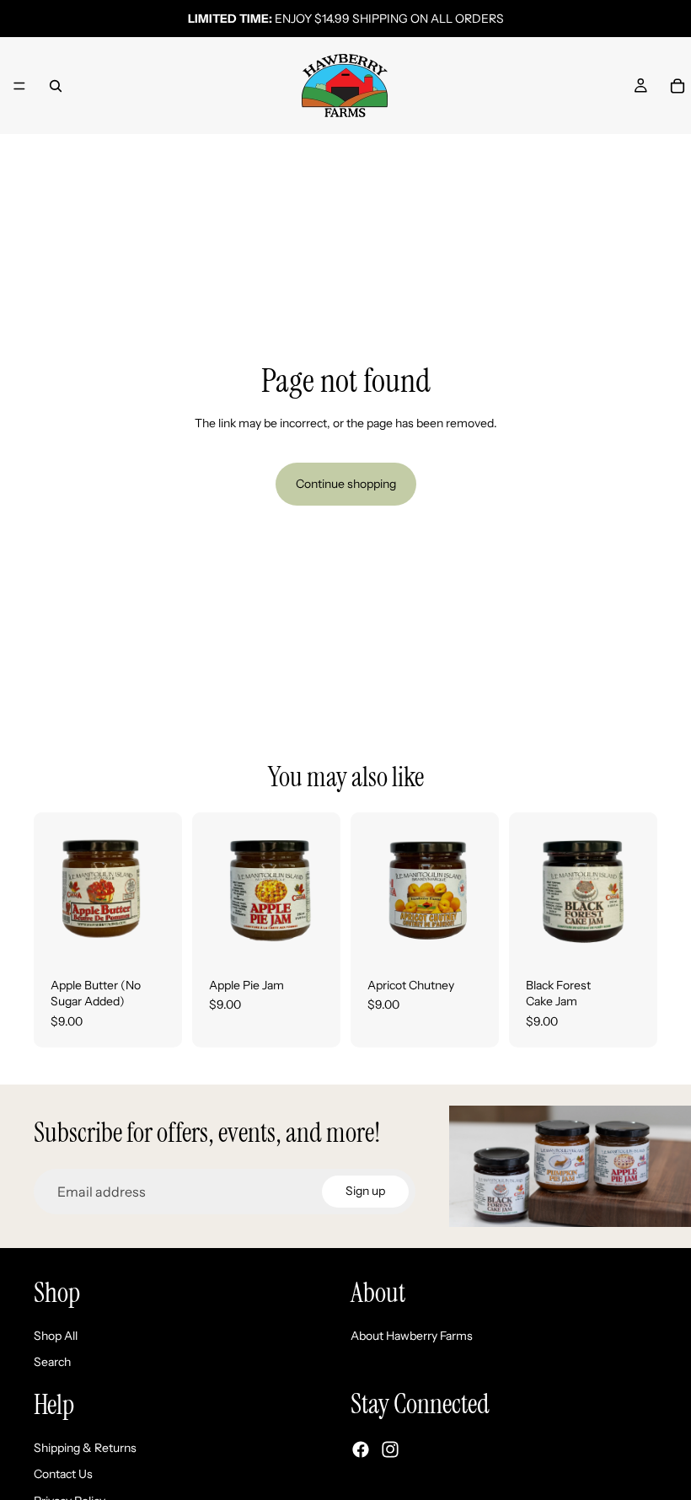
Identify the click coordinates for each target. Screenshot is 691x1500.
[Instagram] (390, 1449)
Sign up (365, 1190)
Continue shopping (346, 483)
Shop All (56, 1335)
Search (52, 1361)
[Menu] (19, 86)
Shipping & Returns (85, 1446)
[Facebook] (361, 1449)
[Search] (55, 85)
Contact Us (63, 1473)
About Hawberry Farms (412, 1335)
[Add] (156, 934)
